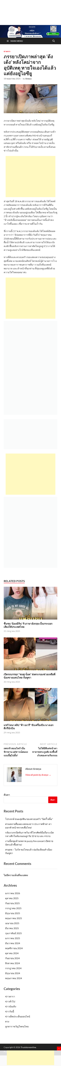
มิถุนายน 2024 (12, 973)
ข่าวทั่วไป (10, 1001)
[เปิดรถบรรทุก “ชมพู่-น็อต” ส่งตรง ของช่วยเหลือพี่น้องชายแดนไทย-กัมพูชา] (30, 654)
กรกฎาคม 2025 (13, 908)
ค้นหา (7, 794)
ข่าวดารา (7, 51)
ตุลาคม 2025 (12, 898)
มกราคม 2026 (12, 893)
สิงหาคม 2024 (12, 963)
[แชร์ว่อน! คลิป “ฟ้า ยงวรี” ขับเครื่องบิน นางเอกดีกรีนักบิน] (30, 705)
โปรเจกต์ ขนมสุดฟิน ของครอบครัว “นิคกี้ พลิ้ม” (29, 819)
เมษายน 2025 (12, 923)
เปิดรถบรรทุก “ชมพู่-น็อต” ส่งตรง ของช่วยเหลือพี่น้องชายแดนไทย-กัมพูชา (29, 676)
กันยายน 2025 (12, 903)
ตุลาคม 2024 (12, 953)
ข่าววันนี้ (9, 1011)
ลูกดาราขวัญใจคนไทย (17, 1026)
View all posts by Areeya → (38, 774)
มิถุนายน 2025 (12, 913)
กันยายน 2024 (12, 958)
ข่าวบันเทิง (10, 1006)
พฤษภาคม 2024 (13, 978)
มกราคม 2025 (12, 938)
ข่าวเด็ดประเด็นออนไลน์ (17, 1016)
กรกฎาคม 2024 (13, 968)
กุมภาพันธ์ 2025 (13, 933)
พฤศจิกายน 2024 (14, 948)
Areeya (28, 78)
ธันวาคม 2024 (12, 943)
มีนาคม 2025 (12, 928)
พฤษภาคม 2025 (13, 918)
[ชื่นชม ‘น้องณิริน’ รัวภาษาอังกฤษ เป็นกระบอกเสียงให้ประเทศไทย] (30, 604)
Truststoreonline (28, 1047)
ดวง (7, 1021)
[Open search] (53, 41)
